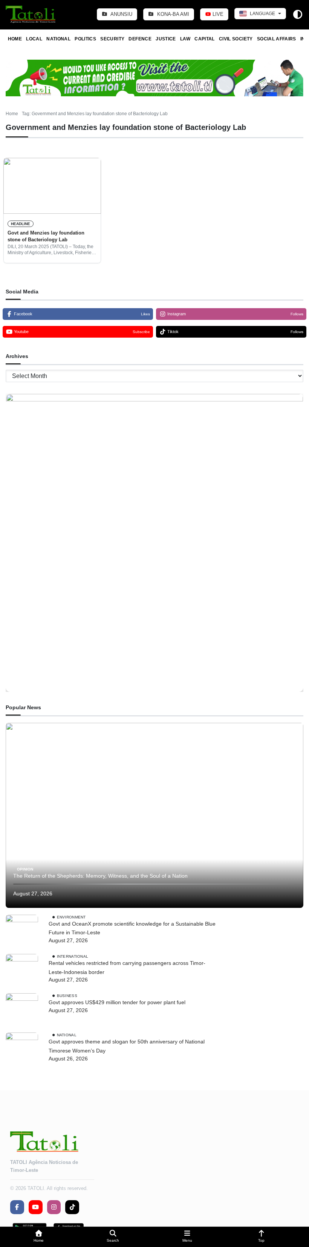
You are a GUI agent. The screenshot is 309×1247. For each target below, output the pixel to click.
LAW (185, 39)
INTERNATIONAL (73, 956)
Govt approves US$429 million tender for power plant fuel (117, 1002)
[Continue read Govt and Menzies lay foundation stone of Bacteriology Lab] (52, 186)
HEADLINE (20, 224)
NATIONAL (58, 39)
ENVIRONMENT (71, 917)
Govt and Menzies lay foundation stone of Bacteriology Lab (46, 236)
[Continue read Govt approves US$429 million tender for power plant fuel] (22, 1009)
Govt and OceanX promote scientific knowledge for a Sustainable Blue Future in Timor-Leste (132, 928)
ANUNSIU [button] (120, 14)
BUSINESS (67, 996)
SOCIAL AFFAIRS (276, 39)
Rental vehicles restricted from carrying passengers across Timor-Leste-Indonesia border (127, 967)
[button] (38, 1237)
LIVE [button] (217, 14)
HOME (15, 39)
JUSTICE (166, 39)
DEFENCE (139, 39)
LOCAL (34, 39)
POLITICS (85, 39)
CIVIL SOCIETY (236, 39)
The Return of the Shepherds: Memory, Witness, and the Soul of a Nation (100, 876)
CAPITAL (204, 39)
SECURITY (112, 39)
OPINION (25, 869)
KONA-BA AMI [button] (172, 14)
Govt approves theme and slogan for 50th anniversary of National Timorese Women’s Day (127, 1046)
